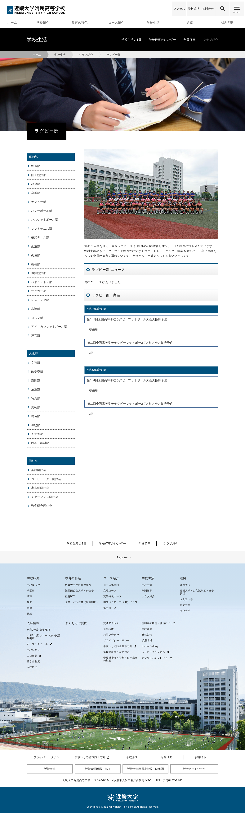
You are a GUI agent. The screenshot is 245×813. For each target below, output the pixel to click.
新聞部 (35, 380)
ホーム (12, 22)
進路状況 (185, 584)
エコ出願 (32, 655)
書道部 (35, 416)
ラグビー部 (38, 201)
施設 (29, 613)
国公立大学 (186, 599)
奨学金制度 (33, 661)
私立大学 (185, 605)
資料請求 (108, 629)
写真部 (35, 398)
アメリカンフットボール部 (49, 326)
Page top (123, 557)
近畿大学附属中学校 (97, 768)
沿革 (29, 596)
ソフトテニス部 (41, 228)
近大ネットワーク (194, 768)
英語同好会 (38, 470)
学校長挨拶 (33, 584)
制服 (29, 607)
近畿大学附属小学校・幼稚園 (145, 768)
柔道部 (35, 246)
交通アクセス (111, 623)
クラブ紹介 (210, 39)
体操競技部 (38, 273)
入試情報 (226, 22)
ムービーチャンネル (153, 652)
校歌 (29, 602)
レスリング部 (40, 299)
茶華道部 (37, 434)
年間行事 (190, 39)
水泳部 (35, 308)
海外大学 (185, 610)
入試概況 (32, 667)
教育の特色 (80, 22)
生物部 (35, 425)
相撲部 (35, 183)
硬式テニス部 (40, 237)
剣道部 (35, 255)
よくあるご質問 (76, 623)
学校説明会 (33, 649)
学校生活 (153, 22)
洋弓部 (35, 335)
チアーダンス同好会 (44, 496)
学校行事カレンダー (162, 39)
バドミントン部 (41, 282)
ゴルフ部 (37, 317)
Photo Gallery (150, 646)
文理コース (110, 590)
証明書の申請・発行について (159, 623)
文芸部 (35, 362)
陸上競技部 (38, 175)
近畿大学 (50, 768)
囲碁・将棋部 (40, 443)
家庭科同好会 (40, 487)
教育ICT (70, 596)
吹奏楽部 (37, 371)
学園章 (31, 590)
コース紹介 (116, 22)
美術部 (35, 407)
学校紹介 (43, 22)
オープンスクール (37, 644)
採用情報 (147, 640)
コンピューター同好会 (46, 479)
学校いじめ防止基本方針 (117, 646)
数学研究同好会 (41, 505)
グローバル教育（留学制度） (82, 602)
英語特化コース (112, 596)
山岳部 (35, 264)
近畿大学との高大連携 (78, 584)
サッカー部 (38, 290)
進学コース (110, 607)
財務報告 (147, 634)
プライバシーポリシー (116, 640)
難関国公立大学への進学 (79, 590)
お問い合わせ (111, 634)
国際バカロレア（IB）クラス (120, 602)
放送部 (35, 389)
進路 (190, 22)
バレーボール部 (41, 210)
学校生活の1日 (131, 39)
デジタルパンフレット (155, 657)
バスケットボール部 (44, 219)
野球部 (35, 166)
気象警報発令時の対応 (116, 652)
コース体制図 (111, 584)
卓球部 (35, 192)
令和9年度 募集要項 (38, 629)
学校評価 (147, 629)
